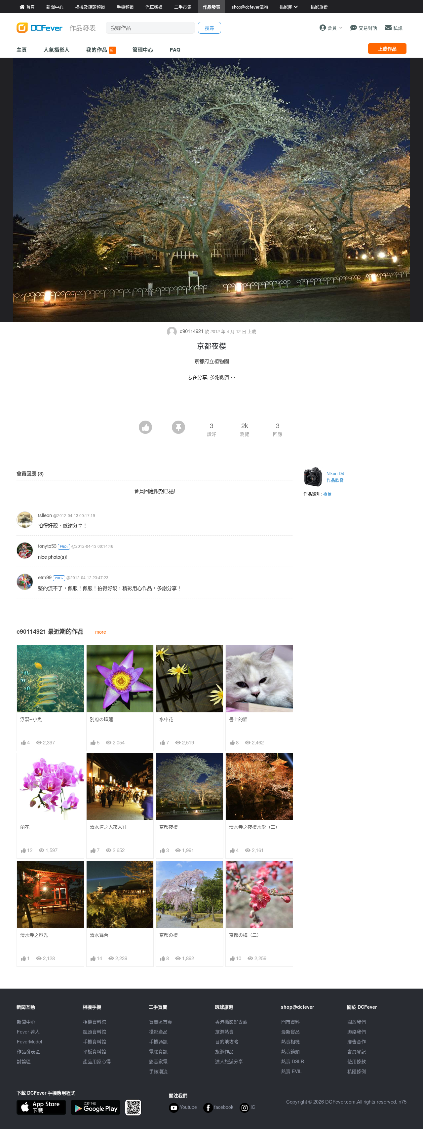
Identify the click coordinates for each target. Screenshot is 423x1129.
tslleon (45, 514)
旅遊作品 (224, 1051)
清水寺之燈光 (34, 935)
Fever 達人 (28, 1031)
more (100, 631)
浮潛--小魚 (31, 719)
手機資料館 (94, 1041)
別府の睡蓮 (101, 719)
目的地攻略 (226, 1041)
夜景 (327, 494)
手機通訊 (158, 1041)
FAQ (175, 49)
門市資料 (290, 1021)
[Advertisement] (211, 402)
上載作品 (387, 48)
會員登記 (356, 1051)
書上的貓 (238, 719)
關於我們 (356, 1021)
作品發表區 (28, 1051)
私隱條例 (356, 1071)
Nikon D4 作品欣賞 (335, 476)
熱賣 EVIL (291, 1071)
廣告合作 (356, 1041)
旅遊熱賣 (224, 1031)
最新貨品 (290, 1031)
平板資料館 (94, 1051)
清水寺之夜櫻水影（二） (254, 827)
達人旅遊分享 (229, 1061)
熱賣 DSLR (292, 1061)
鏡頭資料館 (94, 1031)
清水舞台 (99, 935)
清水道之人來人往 (108, 827)
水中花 (166, 719)
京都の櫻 (168, 935)
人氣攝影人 (57, 49)
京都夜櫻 (168, 827)
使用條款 (356, 1061)
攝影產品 (158, 1031)
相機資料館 (94, 1021)
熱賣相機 (290, 1041)
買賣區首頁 (160, 1021)
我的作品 (100, 49)
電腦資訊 (158, 1051)
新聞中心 (26, 1021)
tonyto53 (47, 545)
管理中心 (143, 49)
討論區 (24, 1061)
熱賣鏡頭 (290, 1051)
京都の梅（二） (245, 935)
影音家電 (158, 1061)
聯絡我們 (356, 1031)
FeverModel (29, 1041)
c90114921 (191, 330)
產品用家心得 (97, 1061)
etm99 (45, 577)
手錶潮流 (158, 1071)
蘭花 (24, 827)
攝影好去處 (231, 1021)
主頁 (22, 49)
